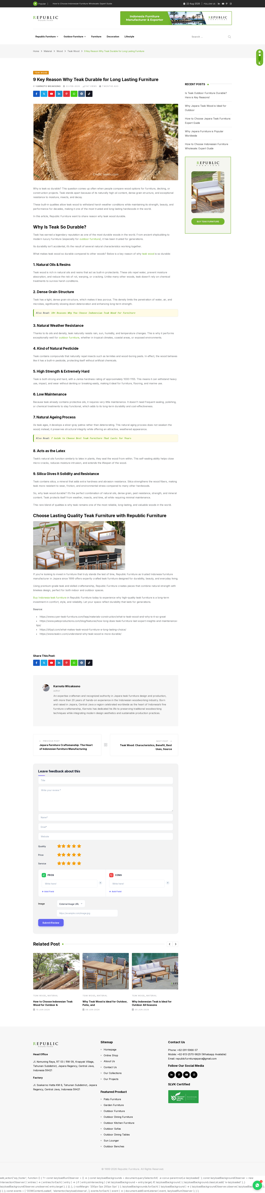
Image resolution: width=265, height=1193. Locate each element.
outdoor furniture (90, 239)
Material (53, 995)
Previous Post (51, 741)
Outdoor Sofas (112, 1128)
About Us (109, 1061)
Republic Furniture (45, 36)
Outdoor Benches (114, 1146)
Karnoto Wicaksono (48, 86)
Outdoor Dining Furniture (118, 1116)
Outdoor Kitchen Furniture (119, 1122)
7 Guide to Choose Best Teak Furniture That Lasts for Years (91, 438)
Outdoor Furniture (73, 36)
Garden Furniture (114, 1105)
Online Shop (111, 1055)
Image (41, 903)
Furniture (96, 36)
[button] (169, 944)
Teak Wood (39, 995)
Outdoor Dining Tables (117, 1134)
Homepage (110, 1049)
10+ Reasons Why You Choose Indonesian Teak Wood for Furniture (93, 313)
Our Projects (111, 1079)
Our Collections (113, 1073)
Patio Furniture (112, 1099)
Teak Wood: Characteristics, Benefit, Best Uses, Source (79, 3)
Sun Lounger (111, 1140)
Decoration (113, 36)
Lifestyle (129, 36)
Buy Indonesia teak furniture (49, 597)
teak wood (148, 253)
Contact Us (110, 1067)
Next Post (162, 741)
